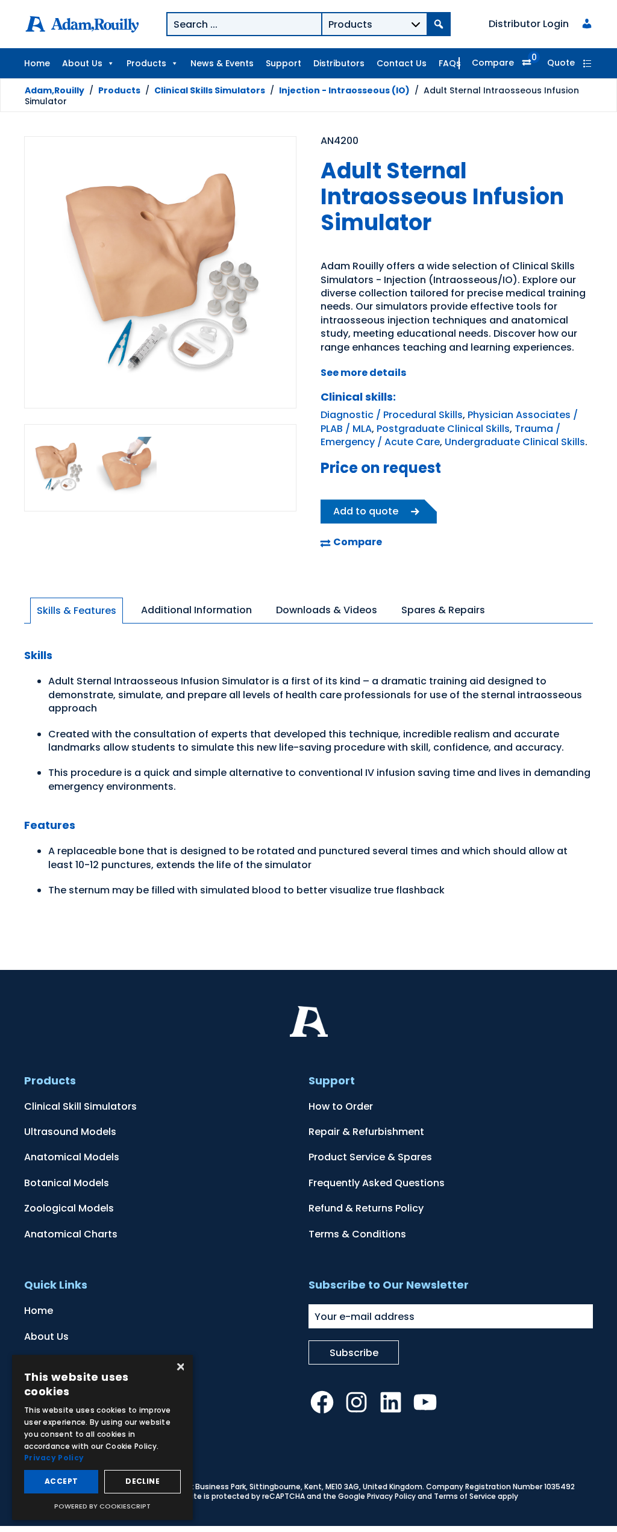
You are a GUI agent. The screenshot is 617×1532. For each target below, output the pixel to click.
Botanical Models (66, 1183)
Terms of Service (465, 1496)
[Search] (439, 24)
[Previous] (48, 274)
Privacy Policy (391, 1496)
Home (37, 63)
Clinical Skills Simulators (209, 90)
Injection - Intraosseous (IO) (344, 90)
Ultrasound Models (70, 1132)
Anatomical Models (71, 1157)
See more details (363, 373)
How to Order (340, 1106)
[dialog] (102, 1437)
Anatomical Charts (70, 1234)
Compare (493, 63)
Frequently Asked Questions (376, 1183)
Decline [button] (142, 1481)
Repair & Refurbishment (366, 1132)
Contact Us (402, 63)
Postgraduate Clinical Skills (443, 429)
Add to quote (365, 511)
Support (283, 63)
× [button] (179, 1367)
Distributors (339, 63)
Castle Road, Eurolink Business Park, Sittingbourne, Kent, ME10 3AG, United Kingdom (269, 1486)
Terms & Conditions (357, 1234)
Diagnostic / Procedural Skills (392, 415)
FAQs (450, 63)
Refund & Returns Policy (366, 1208)
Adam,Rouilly (54, 90)
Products (146, 63)
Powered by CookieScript (102, 1506)
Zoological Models (69, 1208)
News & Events (222, 63)
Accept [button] (61, 1481)
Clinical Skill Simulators (80, 1106)
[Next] (272, 274)
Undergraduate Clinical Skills (515, 442)
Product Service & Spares (370, 1157)
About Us (82, 63)
